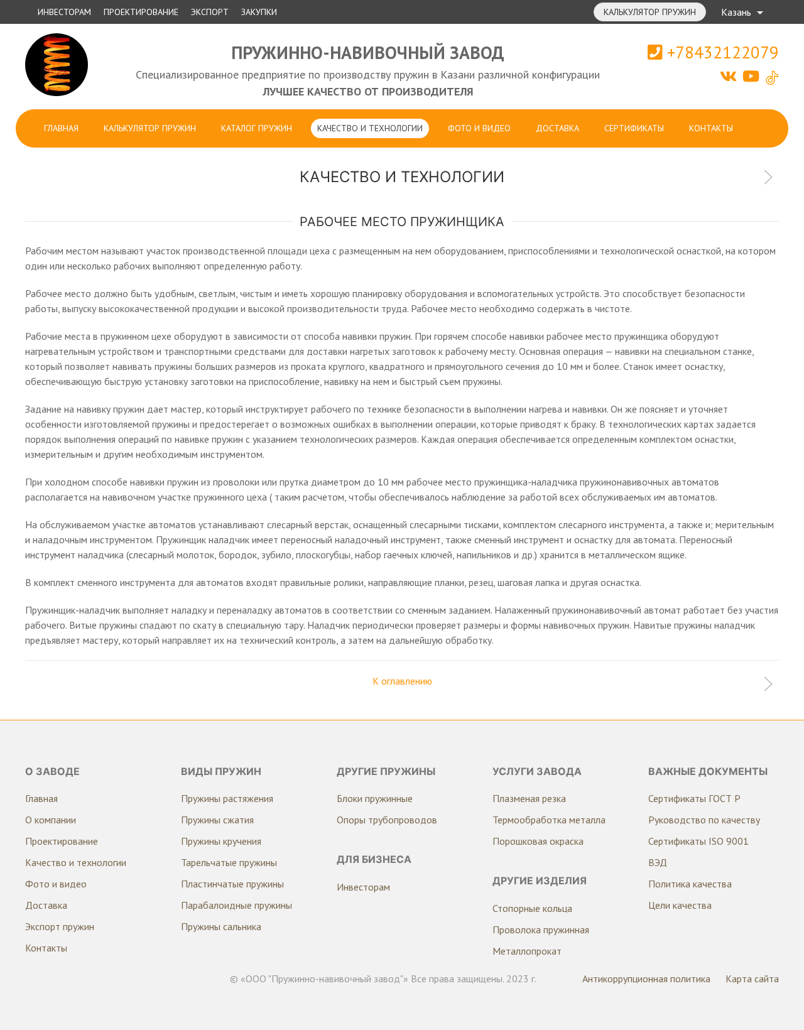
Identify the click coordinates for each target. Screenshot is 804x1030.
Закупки (259, 12)
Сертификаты (634, 128)
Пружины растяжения (227, 798)
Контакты (711, 128)
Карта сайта (752, 978)
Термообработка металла (549, 819)
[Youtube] (752, 76)
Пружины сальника (221, 926)
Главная (61, 128)
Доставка (557, 128)
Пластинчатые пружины (232, 883)
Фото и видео (479, 128)
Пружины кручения (221, 841)
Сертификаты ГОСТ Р (694, 798)
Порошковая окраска (538, 841)
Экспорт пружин (59, 926)
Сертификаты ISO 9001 (698, 841)
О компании (50, 819)
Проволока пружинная (540, 929)
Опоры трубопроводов (387, 819)
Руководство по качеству (704, 819)
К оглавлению (402, 681)
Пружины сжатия (217, 819)
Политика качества (690, 883)
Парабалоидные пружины (236, 905)
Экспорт (210, 12)
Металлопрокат (527, 951)
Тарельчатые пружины (229, 862)
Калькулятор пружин (650, 12)
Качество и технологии (370, 128)
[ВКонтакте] (730, 76)
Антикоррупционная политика (646, 978)
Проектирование (141, 12)
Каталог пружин (256, 128)
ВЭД (657, 862)
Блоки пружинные (375, 798)
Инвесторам (64, 12)
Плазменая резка (529, 798)
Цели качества (680, 905)
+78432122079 (721, 52)
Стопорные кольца (532, 908)
